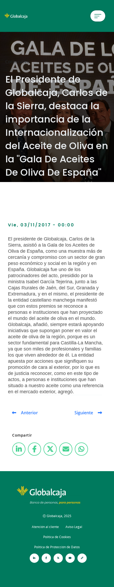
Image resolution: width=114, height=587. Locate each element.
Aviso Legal (73, 527)
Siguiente (83, 413)
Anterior (29, 413)
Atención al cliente (45, 527)
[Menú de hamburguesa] (98, 16)
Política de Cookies (57, 537)
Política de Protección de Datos (57, 547)
